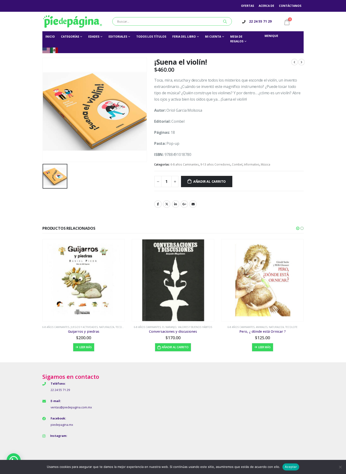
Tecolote (122, 327)
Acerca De (266, 6)
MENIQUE (271, 36)
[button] (298, 228)
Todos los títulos (151, 37)
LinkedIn (175, 204)
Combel (237, 164)
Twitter (166, 204)
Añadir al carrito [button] (175, 347)
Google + (184, 204)
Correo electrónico (193, 204)
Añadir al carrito (209, 181)
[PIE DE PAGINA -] (72, 21)
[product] (84, 280)
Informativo (251, 164)
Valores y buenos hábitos (195, 327)
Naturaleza (106, 327)
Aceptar (291, 467)
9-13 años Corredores (215, 164)
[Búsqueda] (225, 21)
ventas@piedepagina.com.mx (71, 407)
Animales (261, 327)
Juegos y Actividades (84, 327)
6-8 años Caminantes (184, 164)
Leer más (85, 347)
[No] (340, 467)
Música (265, 164)
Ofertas (247, 6)
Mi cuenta (213, 37)
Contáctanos (290, 6)
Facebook (158, 204)
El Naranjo (169, 327)
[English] (46, 50)
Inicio (50, 37)
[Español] (54, 50)
